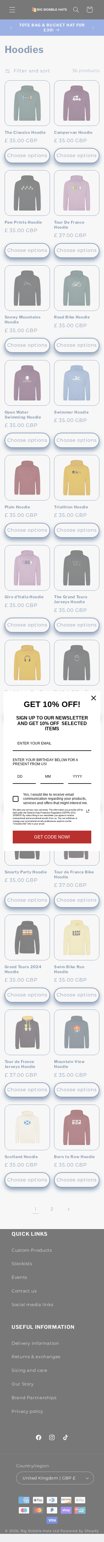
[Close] (94, 698)
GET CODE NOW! (52, 836)
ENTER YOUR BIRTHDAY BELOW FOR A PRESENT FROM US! (45, 762)
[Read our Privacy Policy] (87, 811)
